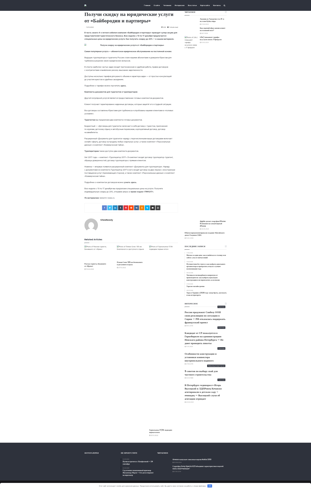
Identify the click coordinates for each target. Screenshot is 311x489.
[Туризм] (85, 5)
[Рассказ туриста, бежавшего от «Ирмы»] (98, 253)
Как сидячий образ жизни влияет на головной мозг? (212, 29)
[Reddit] (131, 207)
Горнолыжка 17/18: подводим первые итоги (160, 431)
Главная (147, 5)
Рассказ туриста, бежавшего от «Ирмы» (95, 265)
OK (210, 486)
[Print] (158, 207)
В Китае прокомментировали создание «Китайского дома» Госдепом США (205, 234)
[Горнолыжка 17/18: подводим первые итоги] (163, 336)
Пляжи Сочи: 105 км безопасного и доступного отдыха (130, 263)
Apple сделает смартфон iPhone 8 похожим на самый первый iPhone (213, 223)
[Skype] (147, 207)
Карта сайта (205, 5)
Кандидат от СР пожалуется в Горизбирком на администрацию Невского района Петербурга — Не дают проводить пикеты (204, 338)
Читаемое (167, 5)
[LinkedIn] (115, 207)
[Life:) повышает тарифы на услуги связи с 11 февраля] (191, 127)
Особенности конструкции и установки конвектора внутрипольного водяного (201, 357)
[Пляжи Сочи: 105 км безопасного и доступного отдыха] (131, 252)
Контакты (217, 5)
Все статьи (192, 5)
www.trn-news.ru (107, 198)
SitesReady (106, 219)
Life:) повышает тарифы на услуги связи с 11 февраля (211, 38)
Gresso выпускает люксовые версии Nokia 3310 (192, 459)
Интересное (180, 5)
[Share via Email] (152, 207)
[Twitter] (109, 207)
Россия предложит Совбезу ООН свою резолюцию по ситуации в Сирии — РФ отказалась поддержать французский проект (205, 317)
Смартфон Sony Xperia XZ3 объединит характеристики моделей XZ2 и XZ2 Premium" (198, 467)
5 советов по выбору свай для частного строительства (201, 372)
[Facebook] (104, 207)
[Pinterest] (125, 207)
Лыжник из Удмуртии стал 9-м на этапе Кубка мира (212, 20)
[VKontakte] (136, 207)
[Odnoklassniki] (141, 207)
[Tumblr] (120, 207)
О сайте (157, 5)
